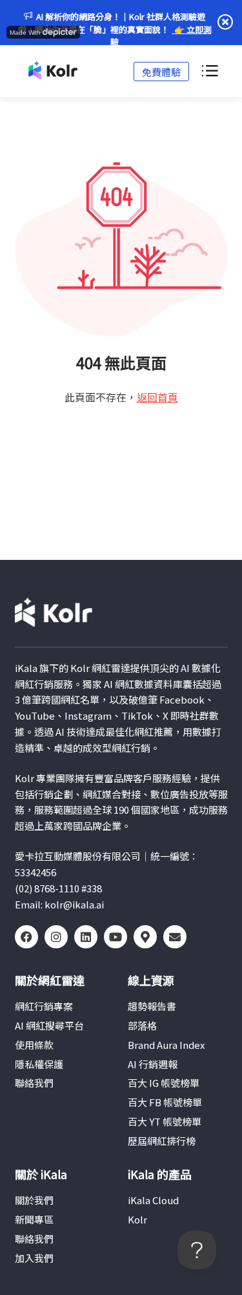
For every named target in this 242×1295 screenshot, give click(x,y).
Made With (25, 32)
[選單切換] (209, 71)
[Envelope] (175, 936)
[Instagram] (56, 936)
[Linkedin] (85, 936)
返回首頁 (157, 397)
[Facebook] (26, 936)
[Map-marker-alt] (145, 936)
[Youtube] (115, 936)
